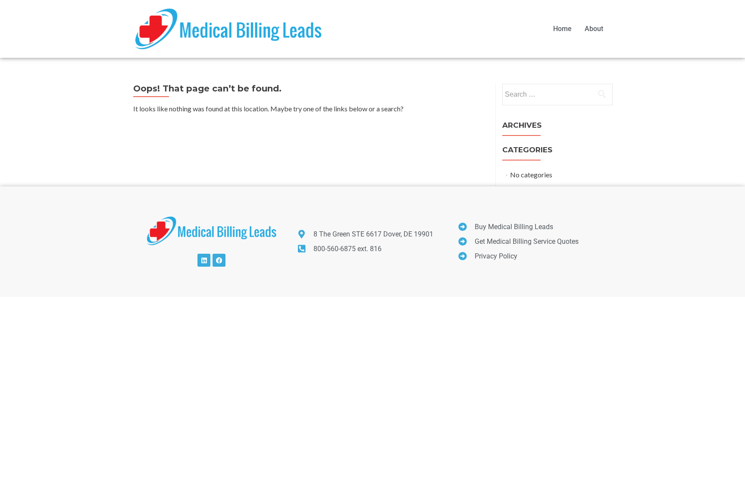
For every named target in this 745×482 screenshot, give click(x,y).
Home (562, 29)
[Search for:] (557, 94)
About (594, 29)
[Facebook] (219, 260)
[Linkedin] (203, 260)
